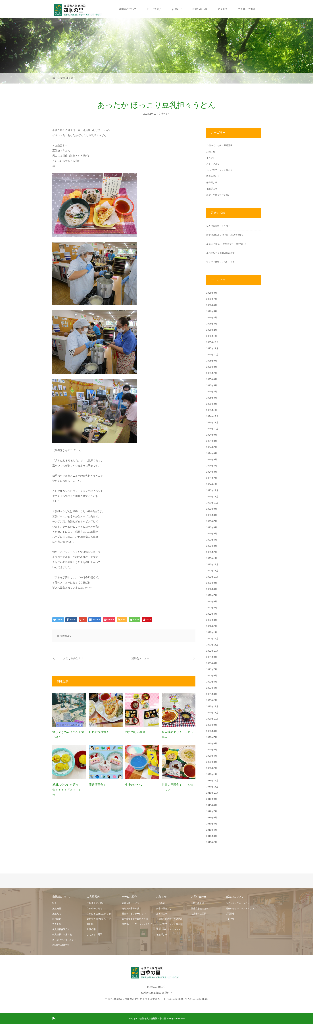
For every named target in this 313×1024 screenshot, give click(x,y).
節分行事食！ (97, 784)
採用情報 (230, 913)
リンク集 (230, 919)
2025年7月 (211, 373)
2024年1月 (211, 484)
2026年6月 (211, 305)
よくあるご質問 (94, 934)
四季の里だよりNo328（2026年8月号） (225, 234)
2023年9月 (211, 509)
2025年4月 (211, 391)
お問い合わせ (199, 9)
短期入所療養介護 (130, 908)
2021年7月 (211, 669)
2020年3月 (211, 762)
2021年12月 (212, 638)
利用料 (90, 924)
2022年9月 (211, 583)
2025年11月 (212, 348)
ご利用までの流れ (95, 903)
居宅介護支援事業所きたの (135, 919)
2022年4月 (211, 614)
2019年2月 (211, 842)
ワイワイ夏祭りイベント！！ (220, 262)
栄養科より (164, 113)
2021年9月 (211, 657)
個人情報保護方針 (61, 929)
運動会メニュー (140, 658)
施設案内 (56, 913)
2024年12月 (212, 416)
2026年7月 (211, 299)
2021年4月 (211, 688)
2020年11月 (212, 712)
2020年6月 (211, 743)
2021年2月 (211, 700)
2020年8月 (211, 731)
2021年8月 (211, 663)
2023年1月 (211, 558)
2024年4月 (211, 465)
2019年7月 (211, 811)
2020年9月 (211, 725)
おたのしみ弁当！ (136, 732)
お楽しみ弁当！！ (73, 658)
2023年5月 (211, 533)
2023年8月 (211, 515)
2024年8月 (211, 441)
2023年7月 (211, 521)
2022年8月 (211, 589)
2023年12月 (212, 490)
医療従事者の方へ (199, 908)
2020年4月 (211, 756)
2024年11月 (212, 422)
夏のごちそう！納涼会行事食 (220, 253)
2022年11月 (212, 570)
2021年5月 (211, 681)
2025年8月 (211, 367)
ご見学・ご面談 (247, 9)
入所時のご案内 (94, 908)
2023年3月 (211, 546)
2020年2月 (211, 768)
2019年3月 (211, 836)
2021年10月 (212, 651)
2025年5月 (211, 385)
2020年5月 (211, 749)
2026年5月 (211, 311)
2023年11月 (212, 496)
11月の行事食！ (99, 732)
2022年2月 (211, 626)
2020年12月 (212, 706)
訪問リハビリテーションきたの (137, 924)
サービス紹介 (154, 9)
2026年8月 (211, 293)
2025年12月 (212, 342)
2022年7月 (211, 595)
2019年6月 (211, 817)
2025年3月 (211, 398)
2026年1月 (211, 336)
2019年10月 (212, 793)
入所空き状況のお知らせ (99, 913)
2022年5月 (211, 607)
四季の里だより (214, 176)
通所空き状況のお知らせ (99, 919)
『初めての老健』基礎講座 (219, 145)
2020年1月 (211, 774)
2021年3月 (211, 694)
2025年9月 (211, 360)
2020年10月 (212, 719)
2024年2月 (211, 478)
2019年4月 (211, 830)
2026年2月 (211, 330)
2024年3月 (211, 472)
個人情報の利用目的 (62, 934)
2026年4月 (211, 317)
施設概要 (56, 908)
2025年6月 (211, 379)
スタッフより (212, 164)
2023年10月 (212, 502)
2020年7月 (211, 737)
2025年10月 (212, 354)
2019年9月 (211, 799)
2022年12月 (212, 564)
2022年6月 (211, 601)
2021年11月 (212, 644)
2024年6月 (211, 453)
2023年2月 (211, 552)
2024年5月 (211, 459)
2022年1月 (211, 632)
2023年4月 (211, 540)
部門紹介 (56, 919)
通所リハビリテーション (218, 195)
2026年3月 (211, 323)
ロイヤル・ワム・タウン (238, 903)
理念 (54, 903)
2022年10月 (212, 577)
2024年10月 (212, 428)
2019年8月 (211, 805)
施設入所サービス (130, 903)
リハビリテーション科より (219, 170)
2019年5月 (211, 823)
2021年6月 (211, 675)
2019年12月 (212, 780)
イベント (210, 158)
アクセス (223, 9)
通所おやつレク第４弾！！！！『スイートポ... (66, 790)
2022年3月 (211, 620)
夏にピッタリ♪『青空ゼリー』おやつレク (226, 244)
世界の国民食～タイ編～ (218, 225)
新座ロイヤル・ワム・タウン (240, 908)
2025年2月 (211, 404)
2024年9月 (211, 435)
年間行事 (91, 929)
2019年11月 (212, 786)
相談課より (211, 188)
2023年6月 (211, 527)
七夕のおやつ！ (135, 784)
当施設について (127, 9)
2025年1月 (211, 410)
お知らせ (177, 9)
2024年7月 (211, 447)
